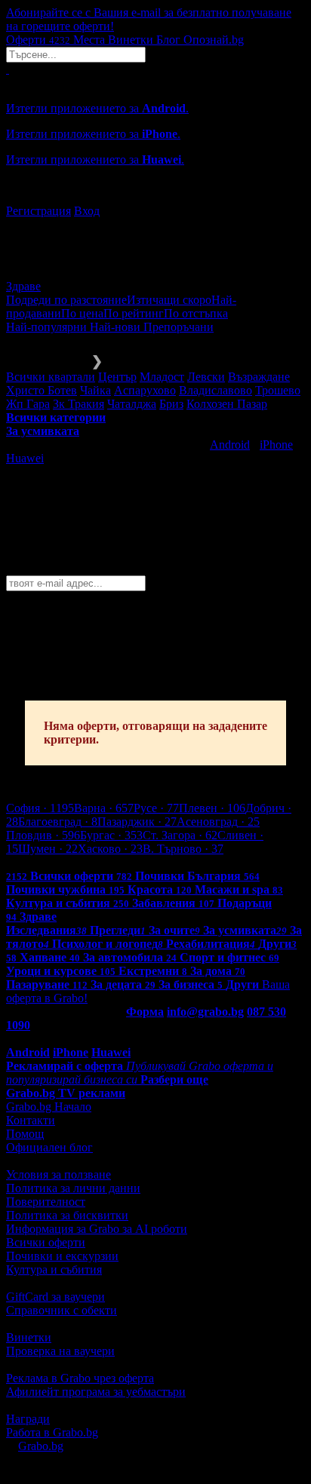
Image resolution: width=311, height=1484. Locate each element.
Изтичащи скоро (169, 299)
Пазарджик (137, 821)
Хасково (110, 848)
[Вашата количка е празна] (7, 69)
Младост (162, 376)
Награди (28, 1418)
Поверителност (45, 1201)
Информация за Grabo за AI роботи (96, 1228)
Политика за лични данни (73, 1188)
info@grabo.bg (205, 1011)
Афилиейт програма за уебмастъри (96, 1391)
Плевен (212, 808)
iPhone (276, 444)
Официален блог (49, 1147)
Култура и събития (54, 1269)
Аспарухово (145, 390)
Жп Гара (28, 403)
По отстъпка (196, 313)
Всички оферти (45, 1242)
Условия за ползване (58, 1174)
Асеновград (218, 821)
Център (117, 376)
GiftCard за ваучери (55, 1296)
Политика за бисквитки (67, 1215)
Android (230, 444)
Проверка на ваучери (60, 1350)
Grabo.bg (40, 1446)
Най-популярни (48, 326)
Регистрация (38, 210)
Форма (145, 1011)
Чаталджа (131, 403)
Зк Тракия (78, 403)
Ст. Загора (180, 835)
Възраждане (259, 376)
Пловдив (43, 835)
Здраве (23, 286)
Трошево (277, 390)
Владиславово (215, 390)
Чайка (95, 390)
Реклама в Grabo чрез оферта (80, 1378)
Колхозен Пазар (226, 403)
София (40, 808)
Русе (156, 808)
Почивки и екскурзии (62, 1255)
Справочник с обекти (61, 1310)
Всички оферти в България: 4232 (90, 862)
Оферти (38, 39)
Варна (104, 808)
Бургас (111, 835)
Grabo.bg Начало (48, 1106)
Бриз (171, 403)
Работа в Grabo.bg (52, 1432)
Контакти (30, 1120)
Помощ (25, 1133)
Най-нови (116, 326)
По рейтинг (133, 313)
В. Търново (183, 848)
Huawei (25, 458)
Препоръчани (178, 326)
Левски (206, 376)
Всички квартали (50, 376)
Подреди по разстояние (66, 299)
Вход (87, 210)
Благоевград (57, 821)
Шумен (48, 848)
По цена (82, 313)
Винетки (28, 1337)
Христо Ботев (41, 390)
